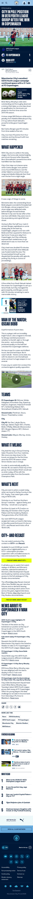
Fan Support (16, 890)
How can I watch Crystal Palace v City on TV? (18, 795)
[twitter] (22, 856)
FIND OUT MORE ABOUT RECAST (16, 600)
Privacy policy (21, 867)
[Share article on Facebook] (15, 707)
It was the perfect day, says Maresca (16, 788)
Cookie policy (5, 874)
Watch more (12, 633)
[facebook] (11, 862)
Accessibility (5, 867)
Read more (14, 698)
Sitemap (20, 877)
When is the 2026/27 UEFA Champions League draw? (16, 780)
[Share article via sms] (3, 707)
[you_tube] (5, 856)
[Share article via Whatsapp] (7, 707)
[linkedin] (16, 862)
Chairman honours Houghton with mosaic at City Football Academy (18, 810)
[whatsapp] (11, 856)
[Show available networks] (30, 70)
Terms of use (21, 870)
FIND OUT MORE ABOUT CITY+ (16, 560)
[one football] (22, 862)
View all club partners (16, 829)
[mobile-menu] (2, 3)
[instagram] (16, 856)
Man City (13, 582)
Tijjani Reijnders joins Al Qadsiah (18, 802)
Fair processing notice (8, 870)
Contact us (20, 874)
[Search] (6, 3)
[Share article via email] (19, 707)
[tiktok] (27, 856)
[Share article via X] (11, 707)
